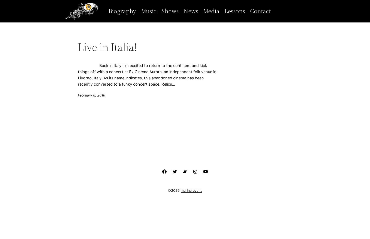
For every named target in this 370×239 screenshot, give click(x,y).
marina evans (191, 190)
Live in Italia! (107, 47)
